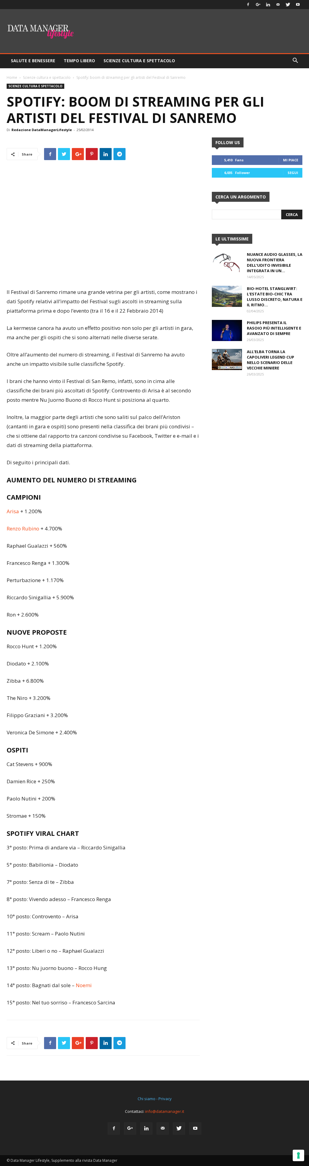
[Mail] (277, 4)
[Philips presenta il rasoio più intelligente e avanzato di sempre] (227, 330)
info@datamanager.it (164, 1111)
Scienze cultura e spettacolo (47, 77)
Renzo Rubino (23, 528)
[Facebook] (248, 4)
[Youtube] (297, 4)
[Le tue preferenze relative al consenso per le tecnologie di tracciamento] (298, 1155)
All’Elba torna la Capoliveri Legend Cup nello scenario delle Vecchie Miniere (270, 360)
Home (12, 77)
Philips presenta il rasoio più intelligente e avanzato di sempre (274, 328)
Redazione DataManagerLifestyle (41, 129)
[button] (295, 61)
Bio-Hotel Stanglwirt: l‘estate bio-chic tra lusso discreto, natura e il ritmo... (274, 297)
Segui (293, 172)
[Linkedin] (267, 4)
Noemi (84, 985)
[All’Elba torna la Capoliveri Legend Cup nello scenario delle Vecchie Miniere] (227, 359)
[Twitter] (287, 4)
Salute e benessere (33, 60)
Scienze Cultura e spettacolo (139, 60)
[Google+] (258, 4)
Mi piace (290, 160)
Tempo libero (79, 60)
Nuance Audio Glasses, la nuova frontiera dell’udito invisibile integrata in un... (274, 262)
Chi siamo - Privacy (155, 1098)
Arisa (13, 511)
